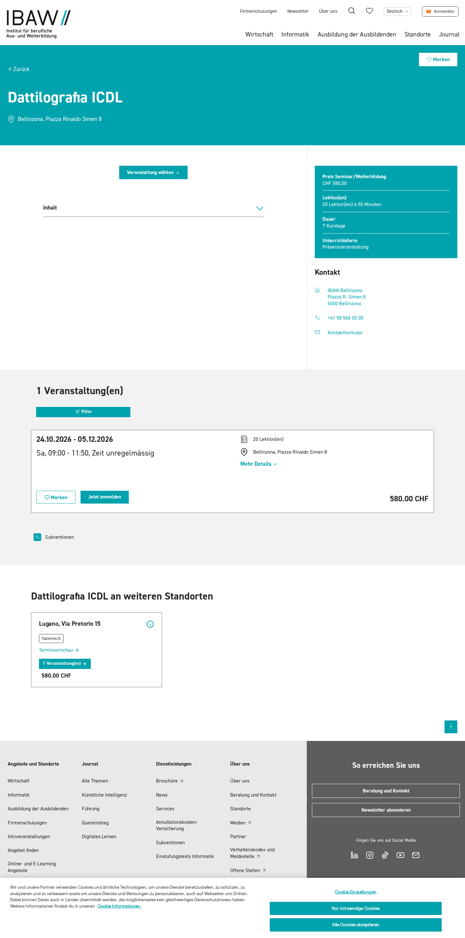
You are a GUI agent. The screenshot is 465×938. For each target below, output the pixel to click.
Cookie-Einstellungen (355, 892)
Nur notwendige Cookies (356, 908)
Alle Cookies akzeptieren (356, 925)
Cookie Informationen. (119, 906)
